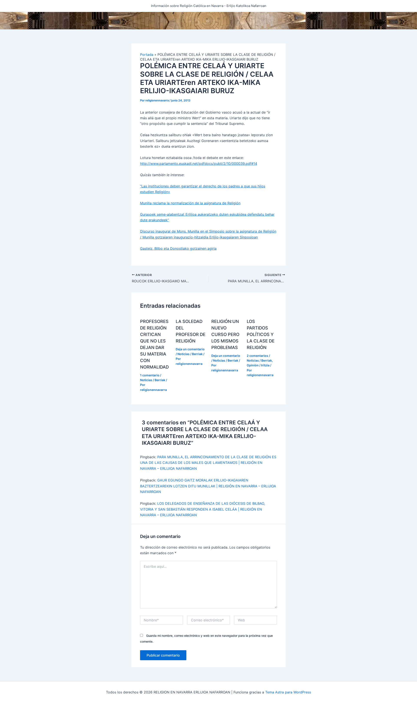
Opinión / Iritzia (258, 365)
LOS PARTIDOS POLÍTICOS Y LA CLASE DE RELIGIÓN (261, 334)
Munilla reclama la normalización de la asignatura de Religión (190, 203)
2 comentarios (257, 355)
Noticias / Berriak (152, 380)
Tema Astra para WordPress (288, 692)
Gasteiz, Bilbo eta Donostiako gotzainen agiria (178, 248)
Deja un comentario (190, 349)
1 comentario (149, 375)
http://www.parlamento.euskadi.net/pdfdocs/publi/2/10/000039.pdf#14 (198, 163)
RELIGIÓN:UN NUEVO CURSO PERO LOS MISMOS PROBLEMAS (225, 334)
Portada (146, 54)
